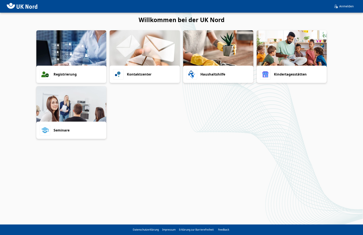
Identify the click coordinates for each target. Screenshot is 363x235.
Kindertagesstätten (290, 74)
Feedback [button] (223, 229)
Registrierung (65, 74)
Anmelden (346, 6)
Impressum (169, 229)
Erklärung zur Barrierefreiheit (196, 229)
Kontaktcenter (139, 74)
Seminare (62, 130)
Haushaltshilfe (212, 74)
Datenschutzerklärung (146, 229)
